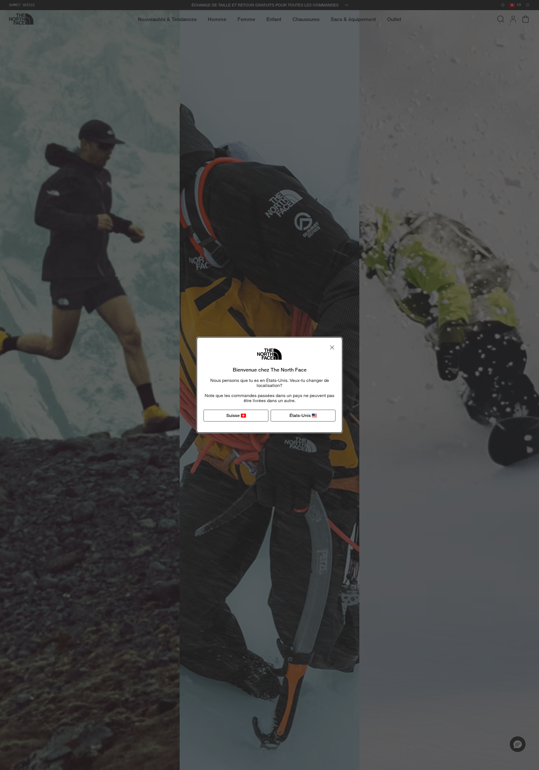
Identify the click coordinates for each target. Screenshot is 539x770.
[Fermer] (332, 347)
